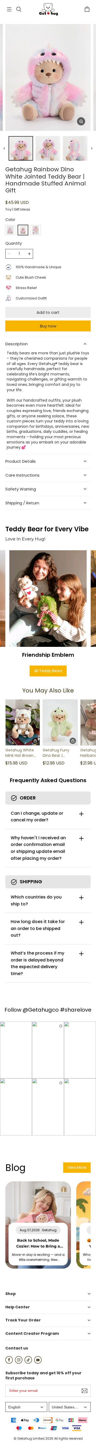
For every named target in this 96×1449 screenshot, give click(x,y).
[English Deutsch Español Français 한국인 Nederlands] (26, 1407)
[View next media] (92, 148)
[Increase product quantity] (29, 254)
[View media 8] (75, 148)
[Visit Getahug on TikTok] (28, 1362)
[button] (9, 9)
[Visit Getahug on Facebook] (9, 1362)
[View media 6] (21, 148)
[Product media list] (48, 77)
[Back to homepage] (48, 9)
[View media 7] (48, 148)
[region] (48, 148)
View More (76, 1167)
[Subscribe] (84, 1391)
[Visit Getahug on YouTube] (38, 1362)
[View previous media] (4, 148)
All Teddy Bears (48, 671)
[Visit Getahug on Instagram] (18, 1362)
